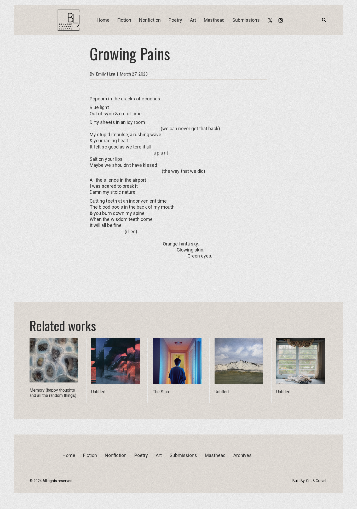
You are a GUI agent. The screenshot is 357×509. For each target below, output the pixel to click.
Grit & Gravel (316, 481)
